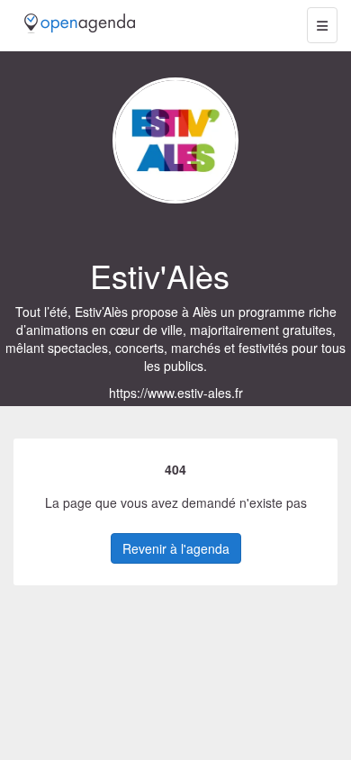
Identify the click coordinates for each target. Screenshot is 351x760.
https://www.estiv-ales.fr (176, 393)
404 (175, 469)
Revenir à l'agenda (176, 548)
